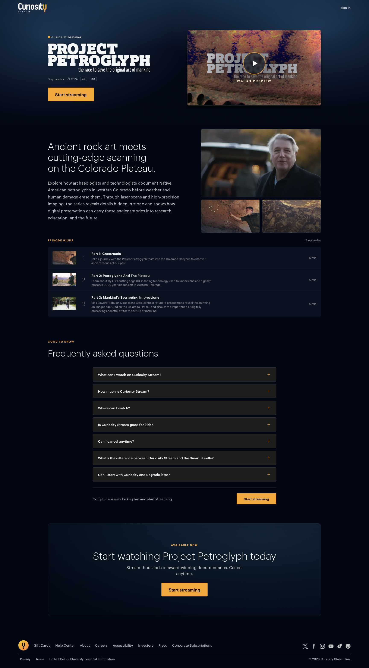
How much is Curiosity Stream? (123, 391)
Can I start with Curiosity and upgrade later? (134, 474)
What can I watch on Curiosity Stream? (129, 374)
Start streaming (71, 94)
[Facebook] (314, 646)
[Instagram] (322, 646)
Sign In (345, 7)
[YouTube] (331, 646)
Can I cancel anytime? (116, 441)
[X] (305, 646)
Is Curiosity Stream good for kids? (125, 424)
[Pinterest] (348, 646)
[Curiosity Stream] (32, 7)
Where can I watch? (114, 407)
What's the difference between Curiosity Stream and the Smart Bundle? (156, 457)
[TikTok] (339, 646)
